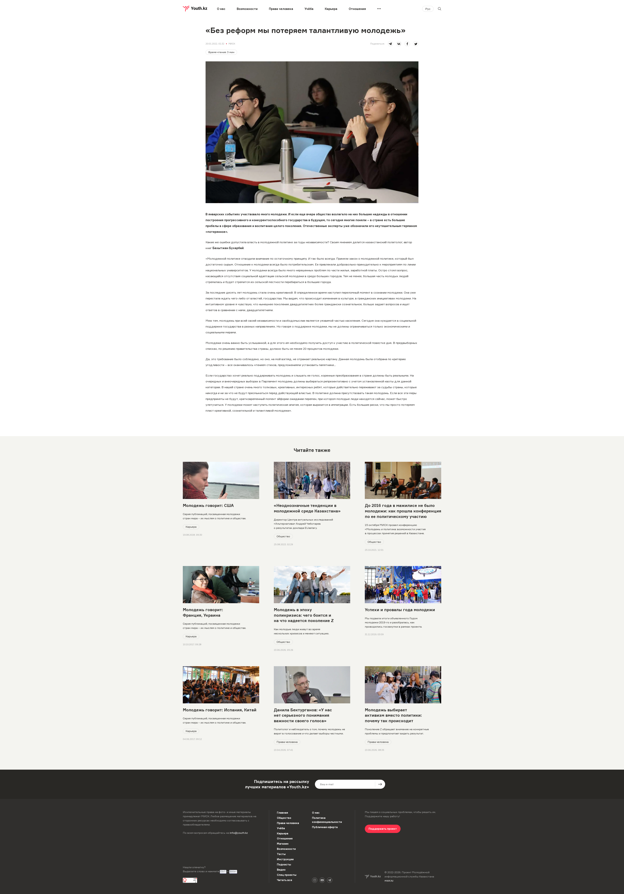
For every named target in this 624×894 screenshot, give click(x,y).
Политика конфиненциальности (327, 820)
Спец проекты (286, 874)
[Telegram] (329, 880)
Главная (282, 812)
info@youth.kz (239, 832)
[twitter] (415, 43)
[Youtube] (322, 880)
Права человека (281, 9)
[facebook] (407, 43)
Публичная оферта (325, 827)
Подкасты (284, 864)
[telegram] (390, 43)
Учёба (309, 9)
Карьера (331, 9)
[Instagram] (314, 880)
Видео (281, 869)
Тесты (281, 854)
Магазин (282, 843)
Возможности (247, 9)
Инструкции (285, 859)
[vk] (399, 43)
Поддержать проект (383, 828)
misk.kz (388, 880)
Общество (283, 536)
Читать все (284, 880)
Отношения (357, 9)
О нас (221, 9)
